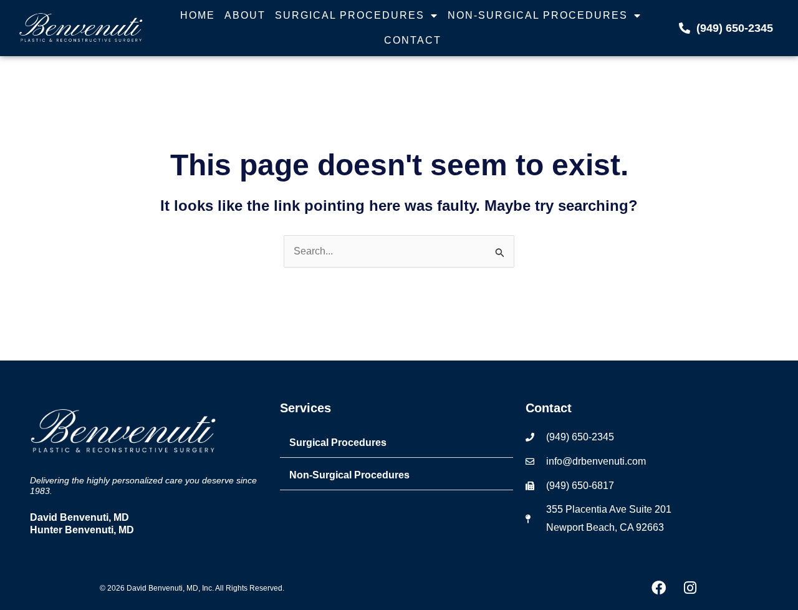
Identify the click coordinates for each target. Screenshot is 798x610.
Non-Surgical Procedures (538, 15)
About (245, 15)
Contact (412, 40)
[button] (397, 443)
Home (197, 15)
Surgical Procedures (350, 15)
